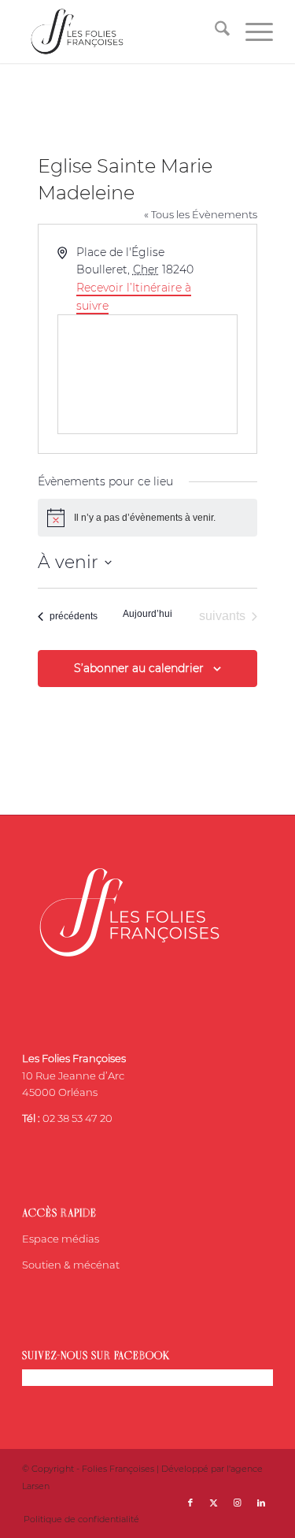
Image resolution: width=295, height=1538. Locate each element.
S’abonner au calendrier (139, 668)
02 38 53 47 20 (77, 1118)
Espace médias (60, 1238)
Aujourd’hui (147, 613)
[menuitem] (214, 31)
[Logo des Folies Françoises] (122, 31)
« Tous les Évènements (200, 214)
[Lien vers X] (214, 1502)
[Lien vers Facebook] (190, 1502)
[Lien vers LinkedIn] (261, 1502)
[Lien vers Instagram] (237, 1502)
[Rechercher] (214, 31)
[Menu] (251, 31)
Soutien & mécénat (71, 1264)
